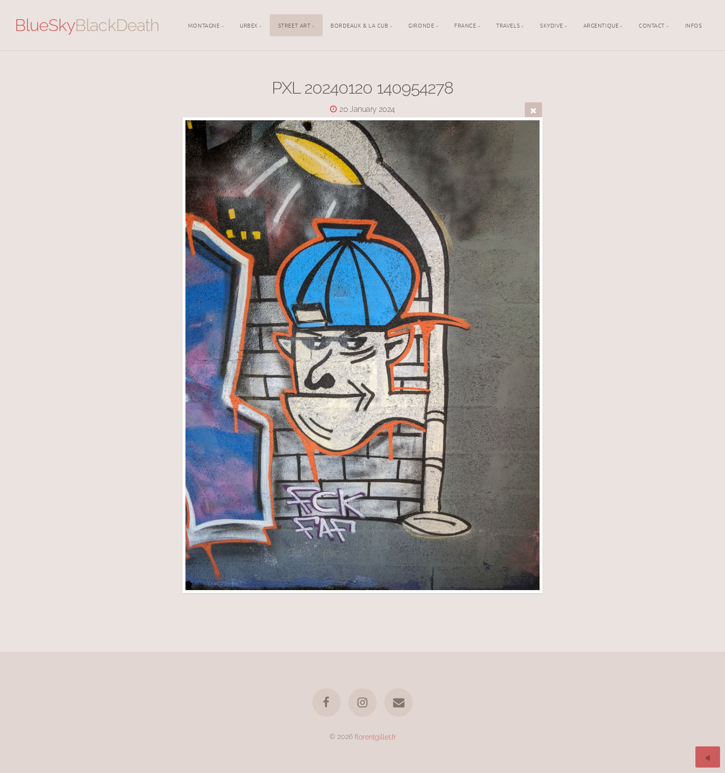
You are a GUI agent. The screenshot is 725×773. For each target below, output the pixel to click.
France (465, 25)
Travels (508, 25)
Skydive (551, 25)
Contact (652, 25)
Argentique (601, 25)
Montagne (203, 25)
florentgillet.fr (375, 736)
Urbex (249, 25)
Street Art (294, 25)
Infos (693, 25)
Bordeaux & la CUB (359, 25)
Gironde (421, 25)
